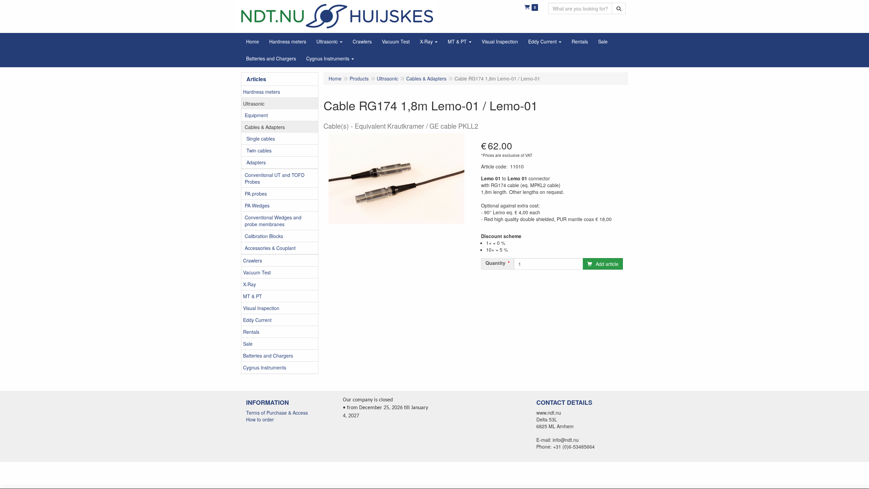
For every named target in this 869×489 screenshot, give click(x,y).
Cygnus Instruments (264, 367)
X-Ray (249, 284)
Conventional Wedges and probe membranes (273, 221)
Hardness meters (261, 91)
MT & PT (252, 296)
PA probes (256, 193)
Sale (248, 343)
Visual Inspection (261, 308)
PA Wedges (257, 205)
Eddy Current (257, 319)
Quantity (495, 262)
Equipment (256, 115)
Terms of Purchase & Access (277, 412)
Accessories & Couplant (270, 247)
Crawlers (252, 260)
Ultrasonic (253, 103)
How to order (260, 419)
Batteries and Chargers (268, 355)
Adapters (256, 162)
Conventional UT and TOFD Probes (274, 178)
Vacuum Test (257, 272)
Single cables (260, 138)
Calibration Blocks (264, 236)
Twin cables (259, 150)
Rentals (251, 331)
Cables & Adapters (265, 127)
